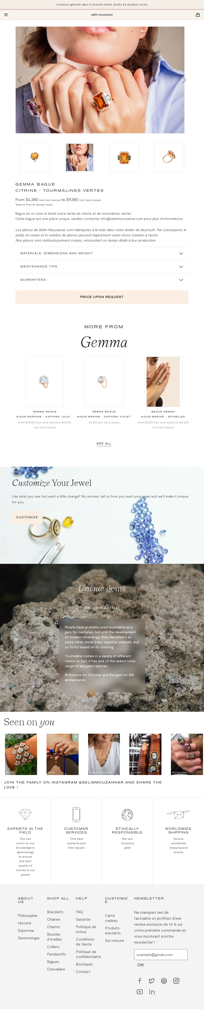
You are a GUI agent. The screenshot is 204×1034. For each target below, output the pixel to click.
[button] (19, 79)
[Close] (18, 23)
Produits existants (113, 930)
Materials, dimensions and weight (56, 253)
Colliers (53, 946)
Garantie (83, 919)
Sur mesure (114, 940)
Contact (83, 971)
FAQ (79, 911)
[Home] (102, 14)
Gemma (104, 342)
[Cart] (198, 15)
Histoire (24, 923)
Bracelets (55, 911)
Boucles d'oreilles (54, 936)
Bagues (53, 961)
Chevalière (56, 969)
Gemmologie (29, 938)
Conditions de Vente (85, 941)
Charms (53, 926)
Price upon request (102, 297)
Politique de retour (86, 929)
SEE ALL (104, 443)
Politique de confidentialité (87, 954)
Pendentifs (56, 954)
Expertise (26, 930)
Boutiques (84, 964)
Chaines (53, 919)
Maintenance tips (38, 266)
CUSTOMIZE (27, 517)
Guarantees (33, 279)
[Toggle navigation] (6, 15)
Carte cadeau (111, 918)
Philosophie (27, 915)
